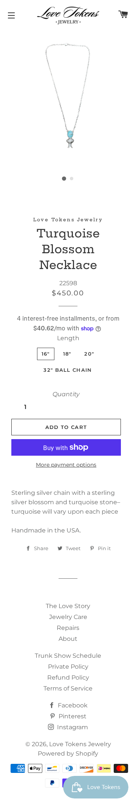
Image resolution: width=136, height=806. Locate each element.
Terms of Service (68, 688)
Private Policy (68, 666)
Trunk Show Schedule (68, 655)
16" (46, 354)
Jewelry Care (68, 616)
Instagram (72, 727)
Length (68, 338)
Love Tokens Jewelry (80, 744)
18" (67, 354)
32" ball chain (67, 370)
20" (89, 354)
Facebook (72, 705)
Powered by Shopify (68, 753)
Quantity (66, 394)
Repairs (68, 627)
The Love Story (68, 606)
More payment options (66, 464)
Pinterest (72, 716)
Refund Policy (68, 677)
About (68, 638)
